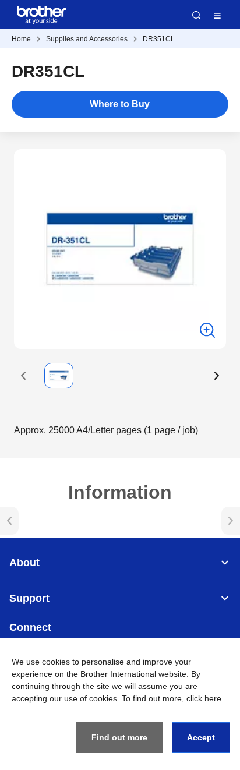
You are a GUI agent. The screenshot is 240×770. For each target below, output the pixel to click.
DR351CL (159, 39)
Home (21, 39)
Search (196, 15)
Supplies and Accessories (87, 39)
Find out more (119, 737)
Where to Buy (120, 104)
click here (203, 698)
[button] (23, 375)
